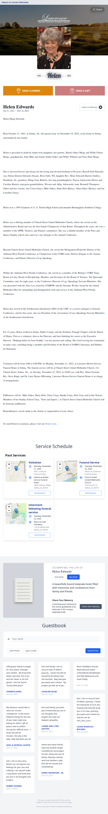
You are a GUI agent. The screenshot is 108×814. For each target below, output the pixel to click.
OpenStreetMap (57, 806)
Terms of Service (61, 802)
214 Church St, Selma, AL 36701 (92, 486)
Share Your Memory (90, 606)
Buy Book (73, 577)
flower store (50, 423)
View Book (59, 577)
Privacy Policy (46, 802)
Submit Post (93, 650)
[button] (16, 468)
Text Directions (39, 493)
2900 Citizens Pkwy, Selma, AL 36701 (42, 486)
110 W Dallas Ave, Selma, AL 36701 (41, 528)
